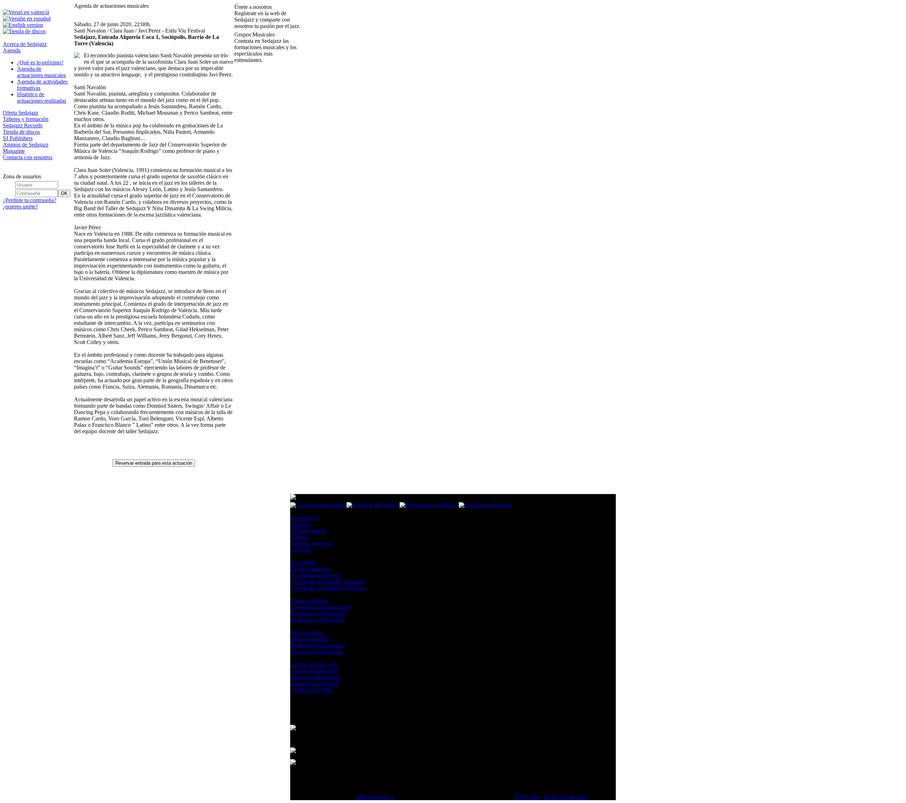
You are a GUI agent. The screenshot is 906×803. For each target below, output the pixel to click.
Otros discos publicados (316, 652)
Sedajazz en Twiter (311, 690)
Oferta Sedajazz (20, 113)
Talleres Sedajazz (309, 601)
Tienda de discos (21, 132)
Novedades (302, 563)
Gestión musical (308, 531)
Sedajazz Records (22, 125)
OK (64, 193)
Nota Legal (526, 797)
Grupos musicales (310, 569)
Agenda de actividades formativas (328, 588)
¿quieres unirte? (20, 206)
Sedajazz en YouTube (314, 684)
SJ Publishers (18, 138)
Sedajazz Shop (306, 633)
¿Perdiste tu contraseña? (29, 200)
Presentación (304, 518)
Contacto (300, 550)
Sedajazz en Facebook (315, 677)
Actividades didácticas (315, 575)
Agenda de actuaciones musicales (41, 72)
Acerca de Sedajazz (25, 44)
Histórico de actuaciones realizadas (41, 97)
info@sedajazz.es (375, 797)
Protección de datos (565, 797)
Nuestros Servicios (311, 543)
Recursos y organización (317, 613)
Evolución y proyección (317, 620)
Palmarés (300, 524)
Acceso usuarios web (314, 671)
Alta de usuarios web (313, 664)
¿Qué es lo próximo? (40, 62)
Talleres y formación (25, 119)
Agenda (12, 50)
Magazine (14, 151)
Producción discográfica (317, 645)
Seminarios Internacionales (320, 607)
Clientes (299, 537)
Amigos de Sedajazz (25, 145)
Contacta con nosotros (27, 157)
